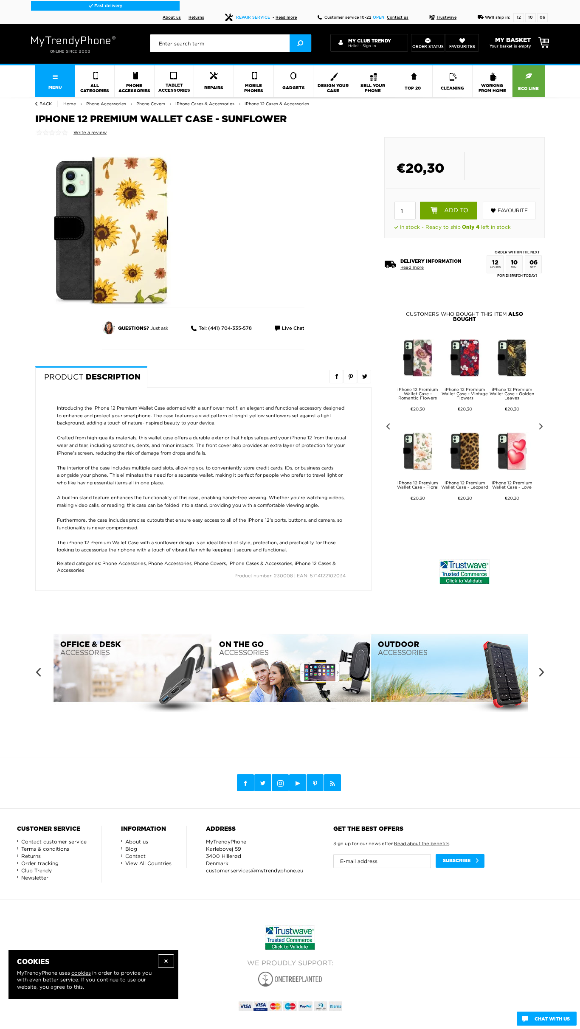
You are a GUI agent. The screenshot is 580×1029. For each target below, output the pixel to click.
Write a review (90, 132)
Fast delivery (107, 6)
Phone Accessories (124, 563)
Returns (196, 18)
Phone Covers (210, 563)
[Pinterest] (315, 783)
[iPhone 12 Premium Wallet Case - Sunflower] (111, 230)
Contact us (397, 18)
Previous (386, 427)
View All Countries (148, 863)
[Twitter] (262, 782)
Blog (131, 849)
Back (45, 103)
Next (542, 427)
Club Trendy (36, 870)
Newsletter (34, 877)
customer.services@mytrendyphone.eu (254, 870)
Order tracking (40, 863)
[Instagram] (280, 783)
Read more (286, 18)
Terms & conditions (45, 849)
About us (172, 18)
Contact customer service (54, 841)
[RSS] (332, 782)
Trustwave (446, 18)
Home (69, 103)
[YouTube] (297, 782)
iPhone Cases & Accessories (260, 563)
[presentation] (230, 43)
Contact (135, 856)
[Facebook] (245, 782)
